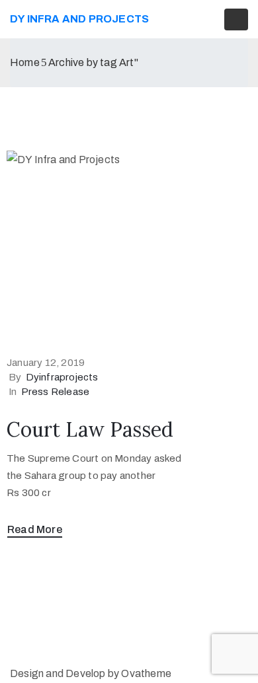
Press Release (55, 391)
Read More (34, 529)
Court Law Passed (90, 429)
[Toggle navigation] (236, 19)
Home (25, 62)
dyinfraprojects (62, 377)
